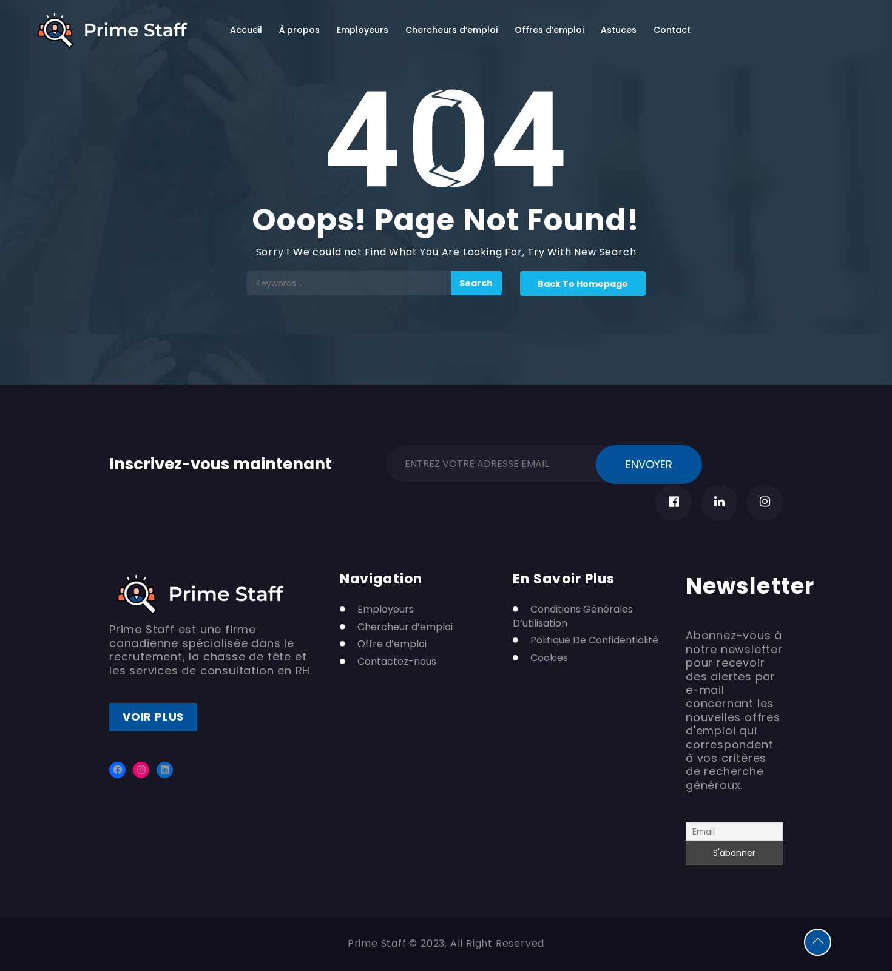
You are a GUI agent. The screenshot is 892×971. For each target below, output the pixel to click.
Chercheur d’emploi (405, 627)
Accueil (246, 30)
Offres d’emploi (549, 30)
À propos (299, 30)
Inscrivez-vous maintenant (220, 462)
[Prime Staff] (112, 30)
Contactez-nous (396, 661)
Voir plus (153, 716)
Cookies (549, 658)
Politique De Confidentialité (594, 640)
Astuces (619, 30)
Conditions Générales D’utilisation (573, 616)
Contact (672, 30)
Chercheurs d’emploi (451, 30)
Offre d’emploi (392, 644)
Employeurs (362, 30)
